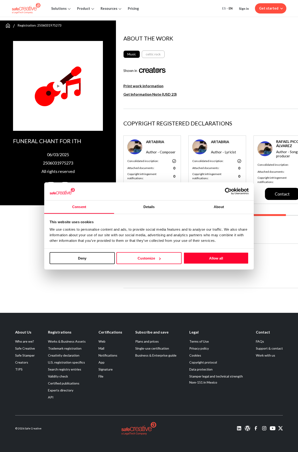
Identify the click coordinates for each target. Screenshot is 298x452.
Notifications (107, 355)
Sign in (244, 8)
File (100, 376)
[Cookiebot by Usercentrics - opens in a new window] (228, 191)
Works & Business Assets (67, 341)
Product (83, 8)
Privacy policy (199, 348)
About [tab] (219, 207)
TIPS (19, 369)
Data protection (201, 369)
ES (224, 8)
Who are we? (24, 341)
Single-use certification (152, 348)
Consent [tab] (79, 207)
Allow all (216, 258)
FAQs (260, 341)
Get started (268, 8)
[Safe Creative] (26, 8)
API (51, 397)
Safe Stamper (25, 355)
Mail (101, 348)
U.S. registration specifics (66, 362)
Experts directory (60, 390)
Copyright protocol (203, 362)
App (101, 362)
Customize (146, 258)
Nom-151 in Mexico (203, 382)
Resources (109, 8)
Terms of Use (199, 341)
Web (101, 341)
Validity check (58, 376)
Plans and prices (147, 341)
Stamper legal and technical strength (216, 376)
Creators (21, 362)
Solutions (59, 8)
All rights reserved (58, 171)
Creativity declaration (63, 355)
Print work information (143, 86)
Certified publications (63, 383)
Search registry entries (64, 369)
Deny (82, 258)
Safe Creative (25, 348)
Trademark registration (64, 348)
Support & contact (269, 348)
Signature (105, 369)
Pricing (133, 8)
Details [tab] (149, 207)
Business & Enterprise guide (155, 355)
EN (231, 8)
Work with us (265, 355)
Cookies (195, 355)
